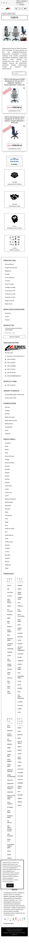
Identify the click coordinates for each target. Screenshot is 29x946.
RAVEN (19, 727)
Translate (21, 4)
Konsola (7, 466)
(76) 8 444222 (11, 359)
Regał (6, 522)
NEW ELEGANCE (10, 835)
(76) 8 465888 (11, 366)
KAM (19, 672)
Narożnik (7, 509)
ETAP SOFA (8, 687)
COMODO (9, 652)
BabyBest (9, 614)
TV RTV (7, 551)
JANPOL (20, 664)
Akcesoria (8, 443)
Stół (6, 532)
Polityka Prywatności (11, 267)
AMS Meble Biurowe (9, 601)
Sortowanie (19, 71)
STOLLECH (20, 769)
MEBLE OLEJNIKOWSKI (10, 775)
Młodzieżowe (9, 423)
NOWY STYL (9, 840)
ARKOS (9, 606)
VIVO (19, 791)
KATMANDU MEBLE (21, 677)
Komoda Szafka (9, 462)
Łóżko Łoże (8, 492)
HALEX (19, 640)
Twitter (7, 316)
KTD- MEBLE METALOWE (21, 696)
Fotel (6, 453)
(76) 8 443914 (10, 362)
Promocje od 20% (10, 294)
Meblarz (9, 751)
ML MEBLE (10, 807)
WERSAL (20, 798)
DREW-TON (9, 673)
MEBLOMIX (10, 792)
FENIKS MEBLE (19, 593)
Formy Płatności (9, 277)
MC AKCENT (9, 740)
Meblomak (10, 780)
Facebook (8, 313)
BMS (8, 635)
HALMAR (20, 643)
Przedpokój (8, 515)
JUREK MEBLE (19, 668)
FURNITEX (20, 606)
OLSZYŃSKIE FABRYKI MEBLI (10, 846)
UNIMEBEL (20, 783)
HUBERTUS (20, 660)
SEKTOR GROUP (20, 742)
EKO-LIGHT (8, 682)
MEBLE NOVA (9, 765)
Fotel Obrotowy (9, 456)
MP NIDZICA (9, 821)
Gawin (19, 624)
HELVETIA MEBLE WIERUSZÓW (21, 648)
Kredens (7, 472)
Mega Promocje (9, 300)
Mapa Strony (8, 304)
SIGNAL (20, 746)
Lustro (7, 495)
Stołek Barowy (9, 535)
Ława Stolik (8, 486)
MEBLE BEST (9, 755)
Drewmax (9, 677)
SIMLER (20, 750)
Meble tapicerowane (11, 420)
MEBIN (9, 747)
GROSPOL (20, 636)
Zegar (6, 568)
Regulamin (8, 271)
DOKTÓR (9, 669)
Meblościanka (9, 502)
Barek (6, 446)
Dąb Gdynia (9, 659)
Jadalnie (7, 410)
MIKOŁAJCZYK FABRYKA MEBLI (10, 797)
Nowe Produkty (9, 284)
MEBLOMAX (10, 783)
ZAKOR (19, 805)
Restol (19, 731)
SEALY (19, 738)
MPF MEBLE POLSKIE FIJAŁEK (9, 828)
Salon (6, 430)
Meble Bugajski (9, 760)
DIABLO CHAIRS (9, 665)
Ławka (7, 489)
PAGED (9, 854)
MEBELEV (9, 744)
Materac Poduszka (10, 499)
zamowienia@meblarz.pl (13, 376)
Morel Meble (8, 811)
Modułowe (8, 505)
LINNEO (20, 708)
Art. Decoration (10, 610)
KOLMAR (20, 688)
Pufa (6, 518)
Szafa (6, 538)
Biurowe (7, 407)
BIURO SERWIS (9, 630)
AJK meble (10, 592)
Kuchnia (7, 479)
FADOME (20, 585)
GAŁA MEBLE (19, 620)
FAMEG (19, 589)
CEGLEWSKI (10, 648)
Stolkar (19, 765)
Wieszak (7, 558)
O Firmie (7, 281)
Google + (7, 320)
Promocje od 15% (10, 290)
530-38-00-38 (11, 372)
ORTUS (9, 851)
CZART (9, 655)
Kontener (7, 469)
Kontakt (7, 274)
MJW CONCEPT (9, 803)
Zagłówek (8, 565)
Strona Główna (9, 264)
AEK (8, 589)
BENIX (8, 618)
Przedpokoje (8, 427)
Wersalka (7, 555)
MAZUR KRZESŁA (9, 734)
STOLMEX (20, 776)
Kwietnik (7, 482)
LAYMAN (20, 701)
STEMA (19, 762)
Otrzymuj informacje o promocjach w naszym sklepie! (13, 329)
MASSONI (9, 730)
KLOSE (19, 681)
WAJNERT (20, 795)
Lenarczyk (20, 705)
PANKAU (9, 858)
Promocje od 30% (10, 297)
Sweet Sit (20, 779)
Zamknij (10, 885)
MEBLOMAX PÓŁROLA (10, 787)
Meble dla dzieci (10, 417)
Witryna (7, 561)
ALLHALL (9, 596)
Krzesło (7, 476)
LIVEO (19, 712)
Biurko (7, 449)
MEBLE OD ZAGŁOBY (10, 770)
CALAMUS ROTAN (10, 644)
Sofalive (20, 753)
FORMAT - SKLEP (20, 598)
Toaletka (7, 548)
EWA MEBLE (9, 692)
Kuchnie (7, 414)
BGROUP (9, 626)
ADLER (9, 585)
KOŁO (19, 691)
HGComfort (20, 653)
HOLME (19, 657)
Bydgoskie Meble (10, 639)
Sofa (6, 525)
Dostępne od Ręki (10, 287)
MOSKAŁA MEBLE (10, 816)
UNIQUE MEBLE (20, 787)
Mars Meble (8, 726)
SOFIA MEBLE (19, 757)
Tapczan (7, 545)
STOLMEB (20, 772)
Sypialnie (7, 433)
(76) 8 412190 (10, 369)
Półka (6, 512)
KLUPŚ (19, 684)
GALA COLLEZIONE (21, 615)
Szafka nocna (9, 542)
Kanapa (7, 459)
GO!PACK (20, 633)
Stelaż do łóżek (9, 528)
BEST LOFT (8, 622)
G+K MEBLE (19, 610)
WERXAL (20, 802)
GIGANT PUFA (20, 629)
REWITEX (20, 734)
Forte (19, 602)
